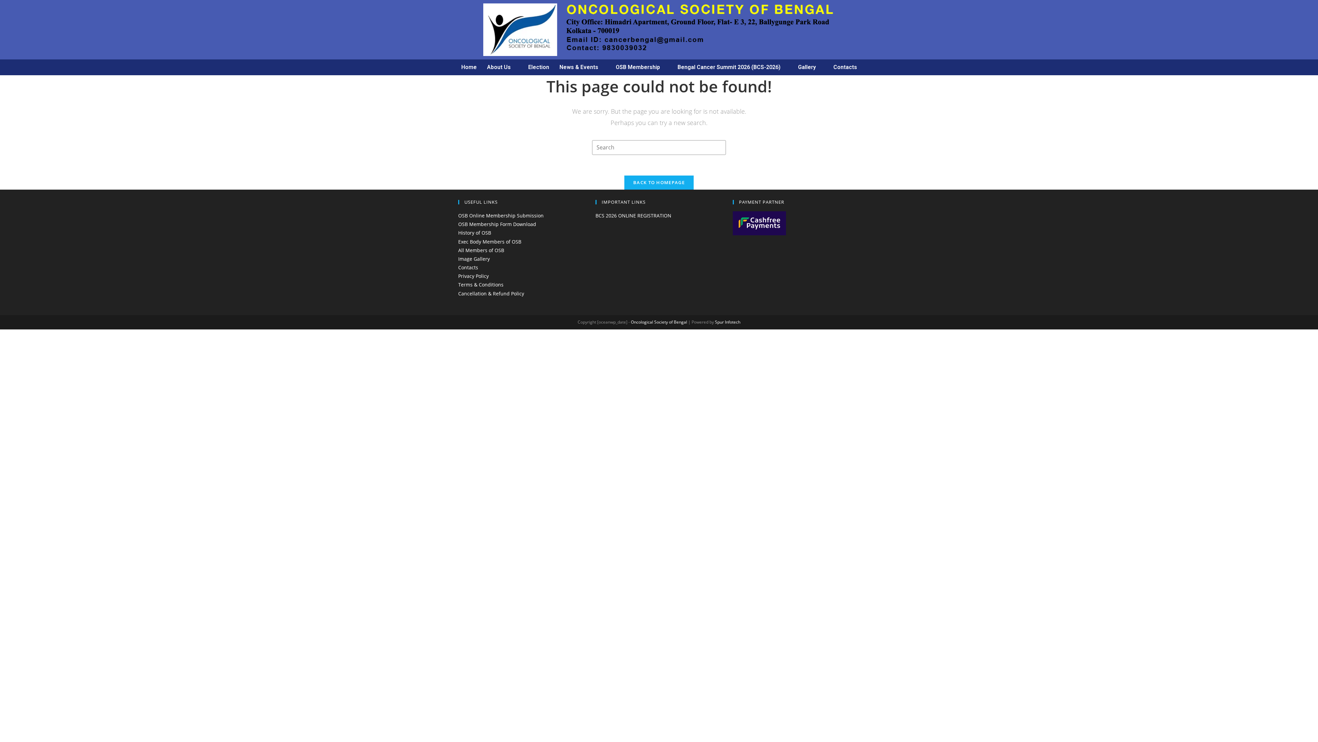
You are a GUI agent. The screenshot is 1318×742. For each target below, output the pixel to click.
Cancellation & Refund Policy (491, 293)
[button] (502, 67)
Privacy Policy (473, 276)
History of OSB (474, 232)
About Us (499, 67)
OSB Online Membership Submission (501, 215)
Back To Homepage (659, 182)
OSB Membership (638, 67)
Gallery (807, 67)
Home (469, 67)
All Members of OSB (481, 250)
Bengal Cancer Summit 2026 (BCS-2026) (729, 67)
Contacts (845, 67)
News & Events (578, 67)
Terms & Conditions (481, 284)
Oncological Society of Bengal (659, 322)
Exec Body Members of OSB (489, 241)
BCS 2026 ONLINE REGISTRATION (633, 215)
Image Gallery (474, 259)
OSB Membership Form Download (497, 224)
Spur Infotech (727, 322)
